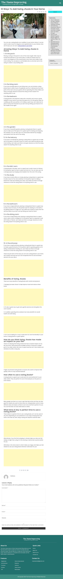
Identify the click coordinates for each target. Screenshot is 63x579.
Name (4, 505)
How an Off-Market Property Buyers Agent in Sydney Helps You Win (55, 37)
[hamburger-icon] (60, 3)
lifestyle (2, 11)
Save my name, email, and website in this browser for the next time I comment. (23, 525)
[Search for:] (55, 9)
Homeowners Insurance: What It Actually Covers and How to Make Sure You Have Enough (55, 29)
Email (3, 511)
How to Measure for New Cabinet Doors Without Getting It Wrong (55, 22)
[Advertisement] (24, 73)
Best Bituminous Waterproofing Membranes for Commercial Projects (55, 45)
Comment (5, 488)
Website (4, 518)
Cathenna (12, 476)
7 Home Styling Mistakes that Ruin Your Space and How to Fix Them (55, 51)
